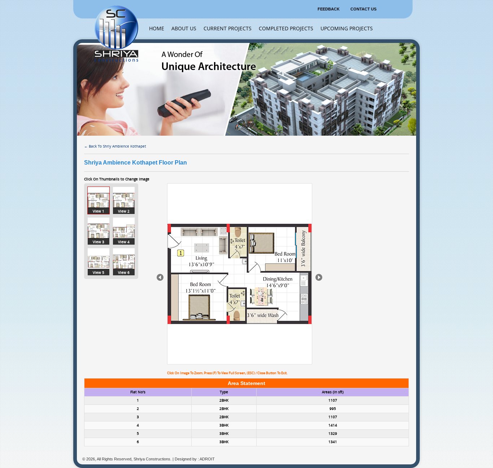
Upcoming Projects (346, 29)
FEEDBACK (329, 9)
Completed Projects (286, 29)
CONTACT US (363, 9)
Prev (160, 277)
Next (319, 277)
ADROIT (207, 459)
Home (156, 29)
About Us (183, 29)
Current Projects (228, 29)
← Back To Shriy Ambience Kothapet (115, 146)
